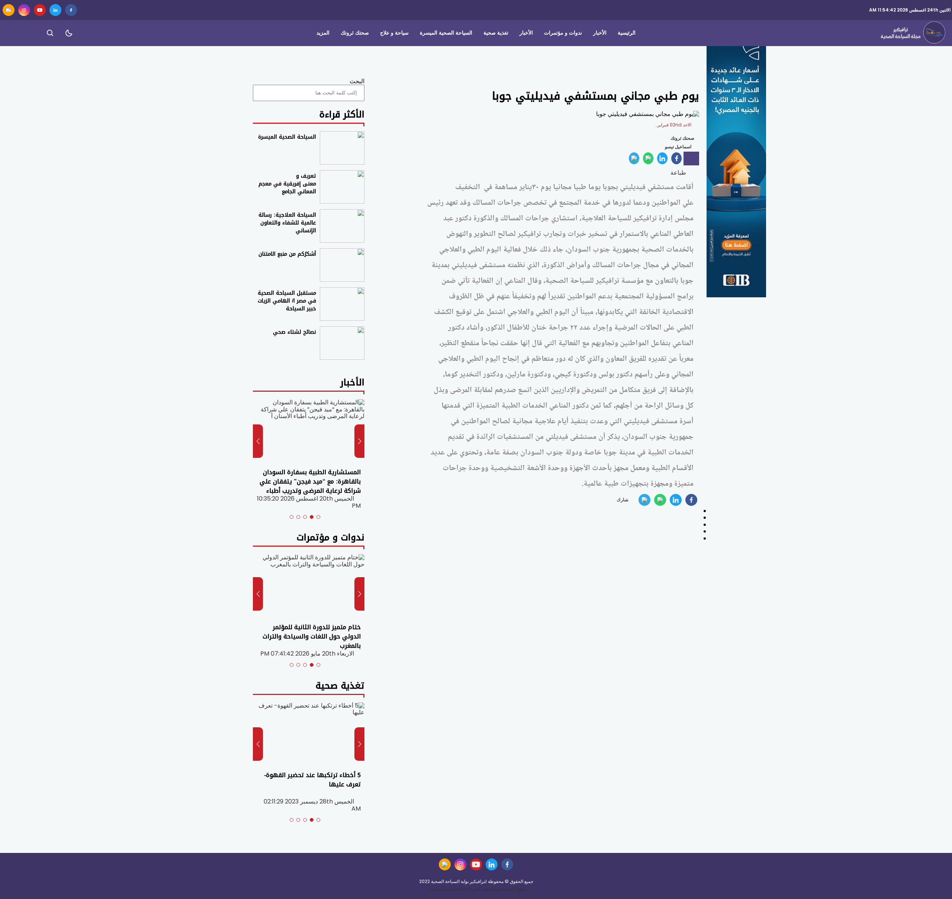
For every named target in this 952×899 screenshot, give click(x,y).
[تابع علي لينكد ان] (55, 10)
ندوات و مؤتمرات (563, 33)
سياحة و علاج (394, 33)
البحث (357, 81)
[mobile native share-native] (691, 158)
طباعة (679, 172)
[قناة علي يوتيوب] (40, 10)
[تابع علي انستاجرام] (24, 10)
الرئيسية (627, 33)
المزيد (322, 33)
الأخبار (600, 33)
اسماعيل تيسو (678, 146)
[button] (318, 517)
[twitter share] (662, 158)
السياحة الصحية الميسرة (446, 33)
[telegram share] (634, 158)
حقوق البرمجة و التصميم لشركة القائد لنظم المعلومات (476, 889)
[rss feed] (9, 10)
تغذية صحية (495, 33)
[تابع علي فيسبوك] (71, 10)
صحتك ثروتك (355, 33)
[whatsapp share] (648, 158)
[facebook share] (676, 158)
